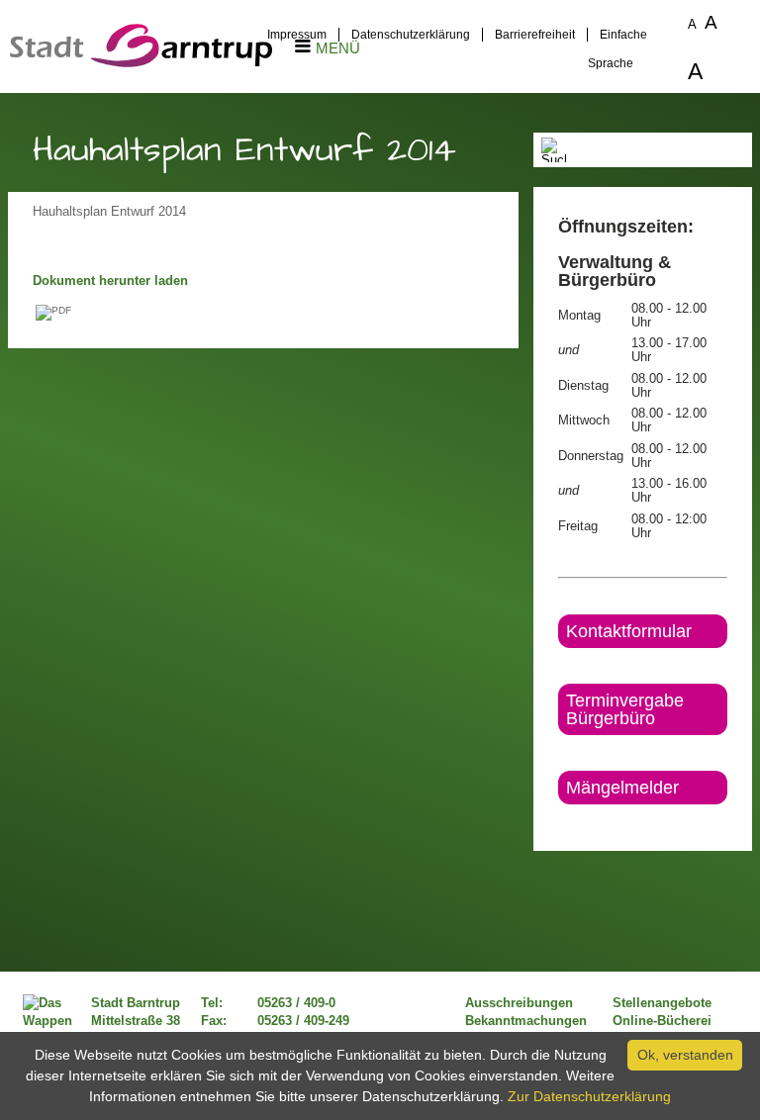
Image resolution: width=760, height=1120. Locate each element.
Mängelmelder (622, 787)
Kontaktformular (629, 631)
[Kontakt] (559, 821)
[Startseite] (141, 62)
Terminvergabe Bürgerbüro (625, 709)
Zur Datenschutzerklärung (589, 1096)
